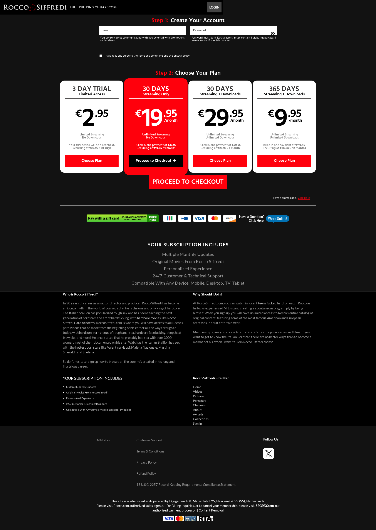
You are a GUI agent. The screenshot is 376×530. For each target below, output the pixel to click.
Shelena (88, 352)
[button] (91, 127)
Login (214, 7)
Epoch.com (121, 506)
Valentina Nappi (118, 347)
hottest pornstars (88, 347)
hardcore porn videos (94, 332)
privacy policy (182, 55)
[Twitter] (268, 454)
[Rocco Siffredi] (35, 7)
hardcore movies (149, 318)
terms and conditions (150, 55)
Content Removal (211, 510)
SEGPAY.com (265, 506)
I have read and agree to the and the (147, 55)
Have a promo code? (291, 198)
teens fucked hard (271, 303)
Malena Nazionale (144, 347)
